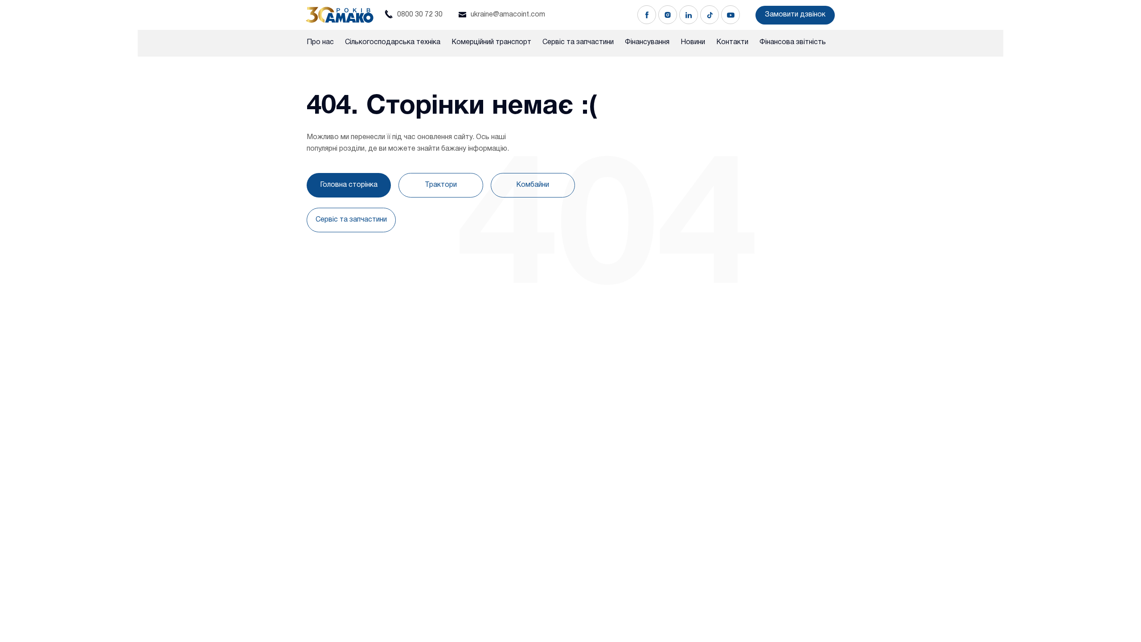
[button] (795, 15)
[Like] (646, 14)
